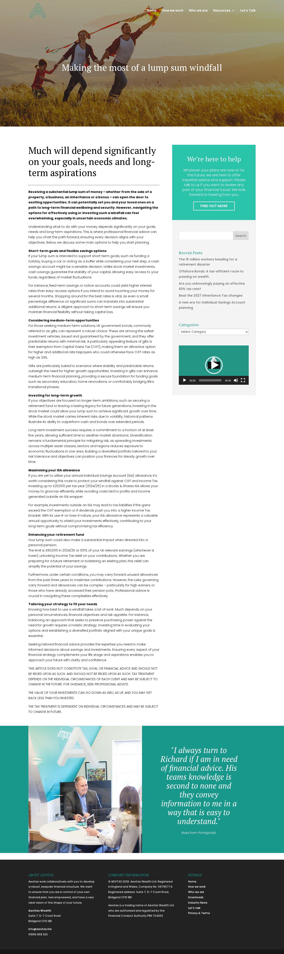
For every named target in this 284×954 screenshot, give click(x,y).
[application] (214, 365)
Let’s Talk (248, 11)
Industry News (197, 902)
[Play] (184, 380)
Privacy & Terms (199, 913)
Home (152, 11)
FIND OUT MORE (214, 205)
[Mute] (236, 380)
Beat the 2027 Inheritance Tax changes (211, 295)
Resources (221, 11)
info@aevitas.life (40, 929)
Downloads (195, 897)
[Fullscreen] (243, 380)
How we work (172, 11)
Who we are (198, 11)
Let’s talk (194, 908)
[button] (214, 365)
